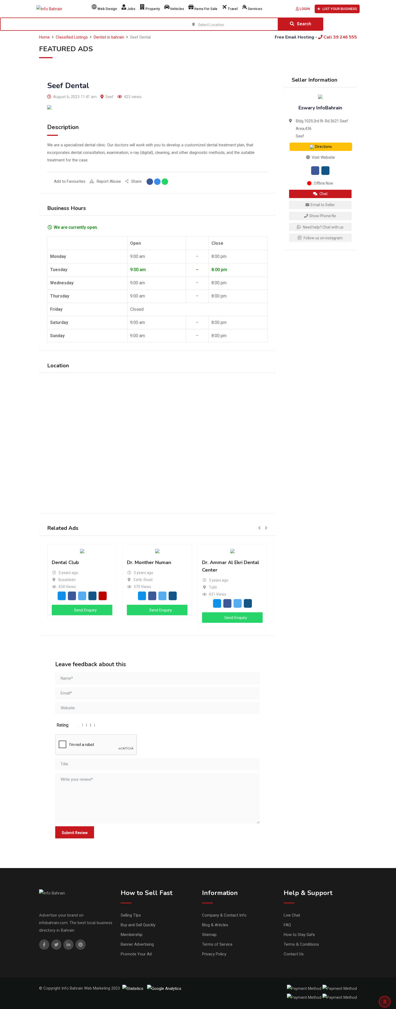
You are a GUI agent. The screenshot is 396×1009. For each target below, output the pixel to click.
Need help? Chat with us (322, 227)
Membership (132, 934)
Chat (323, 194)
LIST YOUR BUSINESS (339, 9)
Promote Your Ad (136, 954)
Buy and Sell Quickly (138, 924)
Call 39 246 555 (339, 37)
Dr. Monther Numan (149, 562)
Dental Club (65, 562)
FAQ (287, 924)
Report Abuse (109, 181)
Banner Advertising (137, 944)
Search (304, 23)
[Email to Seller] (61, 595)
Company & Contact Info (224, 915)
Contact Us (294, 954)
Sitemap (209, 934)
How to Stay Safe (299, 934)
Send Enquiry (85, 610)
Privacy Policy (214, 954)
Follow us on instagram (323, 238)
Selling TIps (131, 915)
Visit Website (323, 157)
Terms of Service (217, 944)
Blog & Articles (215, 924)
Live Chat (292, 915)
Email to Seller (323, 205)
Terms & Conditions (301, 944)
